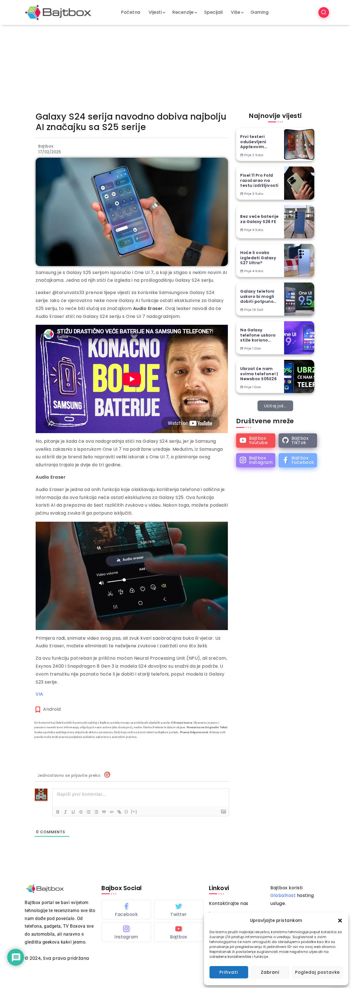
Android (52, 709)
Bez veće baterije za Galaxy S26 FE (259, 219)
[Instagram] (255, 460)
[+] (134, 811)
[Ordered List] (88, 812)
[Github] (298, 440)
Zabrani (270, 972)
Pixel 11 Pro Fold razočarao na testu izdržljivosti (259, 180)
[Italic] (65, 812)
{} (126, 811)
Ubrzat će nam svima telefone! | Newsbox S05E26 (259, 374)
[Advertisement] (175, 66)
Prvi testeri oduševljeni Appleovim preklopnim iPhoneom (253, 141)
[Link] (119, 812)
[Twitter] (178, 909)
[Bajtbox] (58, 12)
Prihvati (228, 972)
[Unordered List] (96, 812)
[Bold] (58, 812)
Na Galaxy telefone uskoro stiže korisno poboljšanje (258, 335)
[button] (340, 920)
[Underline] (73, 812)
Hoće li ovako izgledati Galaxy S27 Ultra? (258, 258)
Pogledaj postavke (317, 972)
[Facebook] (298, 460)
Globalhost (283, 895)
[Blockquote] (104, 812)
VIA (39, 694)
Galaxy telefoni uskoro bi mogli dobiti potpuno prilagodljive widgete (257, 296)
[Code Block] (111, 812)
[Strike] (81, 812)
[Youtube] (255, 440)
